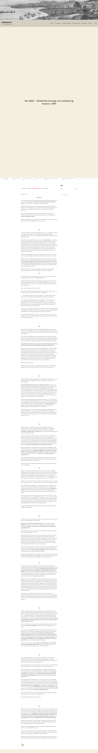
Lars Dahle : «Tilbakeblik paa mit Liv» (34, 188)
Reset (67, 194)
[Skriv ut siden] (22, 744)
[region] (49, 10)
